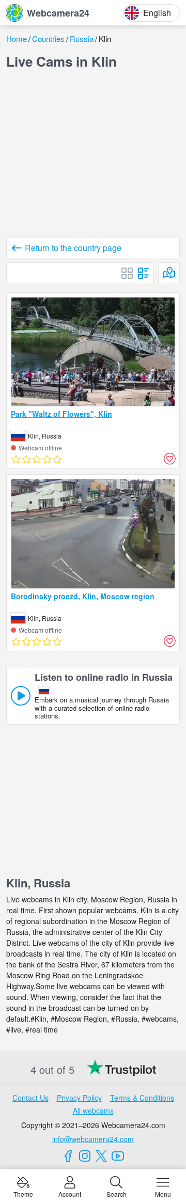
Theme (23, 1193)
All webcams (93, 1110)
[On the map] (169, 273)
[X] (101, 1156)
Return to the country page (73, 248)
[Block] (127, 273)
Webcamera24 (58, 13)
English (157, 13)
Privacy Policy (79, 1097)
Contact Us (30, 1097)
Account (69, 1193)
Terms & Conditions (142, 1097)
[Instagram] (85, 1156)
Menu (163, 1193)
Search (116, 1193)
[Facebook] (68, 1156)
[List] (143, 273)
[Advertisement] (93, 156)
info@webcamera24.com (93, 1139)
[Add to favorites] (169, 458)
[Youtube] (118, 1156)
